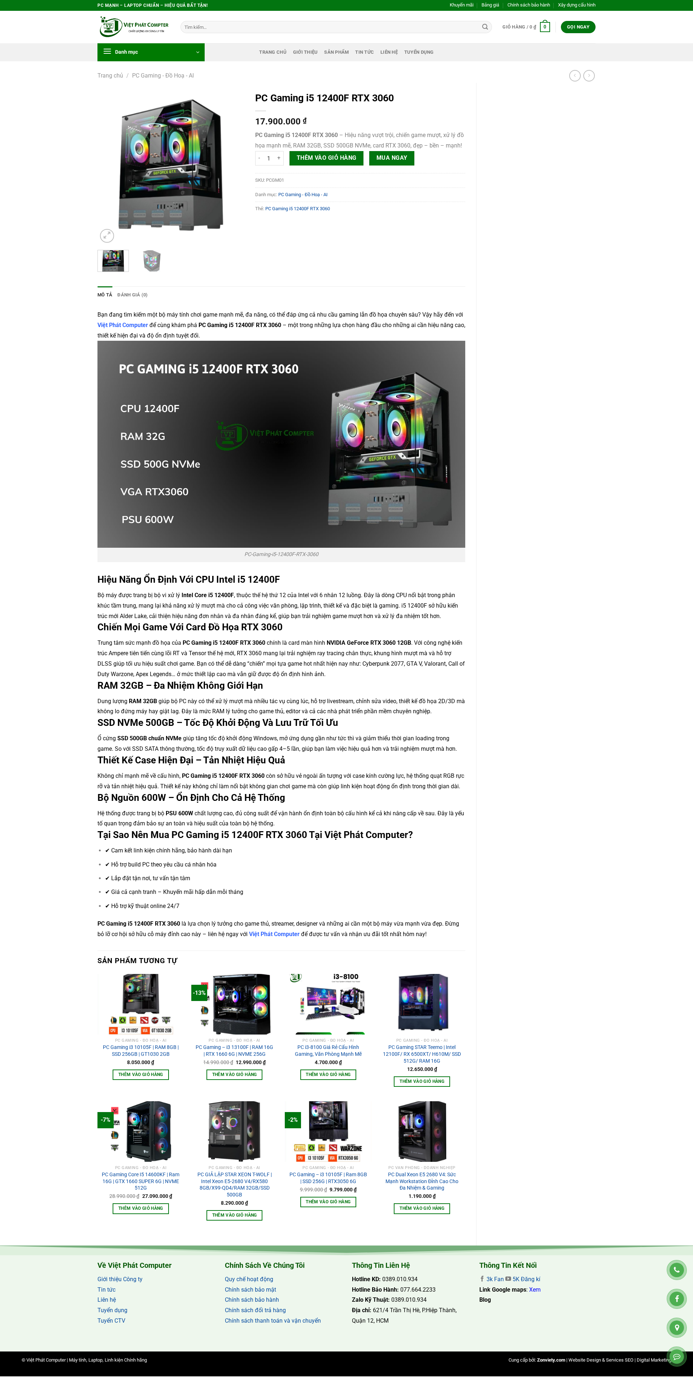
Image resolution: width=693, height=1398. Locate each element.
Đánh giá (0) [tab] (132, 294)
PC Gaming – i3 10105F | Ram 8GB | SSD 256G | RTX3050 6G (328, 1178)
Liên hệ (106, 1299)
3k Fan (494, 1279)
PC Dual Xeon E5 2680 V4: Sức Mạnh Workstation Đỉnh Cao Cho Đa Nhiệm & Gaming (421, 1181)
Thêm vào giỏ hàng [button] (140, 1074)
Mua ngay (391, 158)
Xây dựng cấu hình (577, 5)
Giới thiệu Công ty (120, 1279)
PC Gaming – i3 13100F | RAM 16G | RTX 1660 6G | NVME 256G (234, 1050)
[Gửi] (485, 27)
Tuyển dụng (112, 1310)
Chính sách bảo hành (528, 5)
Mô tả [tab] (104, 294)
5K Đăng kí (526, 1279)
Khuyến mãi (462, 5)
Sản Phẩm (336, 52)
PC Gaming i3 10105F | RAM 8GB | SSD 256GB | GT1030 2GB (141, 1050)
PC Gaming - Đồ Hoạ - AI (163, 75)
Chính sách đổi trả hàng (255, 1310)
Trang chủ (110, 75)
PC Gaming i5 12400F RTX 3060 (297, 208)
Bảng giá (490, 5)
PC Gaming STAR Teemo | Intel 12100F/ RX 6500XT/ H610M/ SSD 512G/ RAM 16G (422, 1054)
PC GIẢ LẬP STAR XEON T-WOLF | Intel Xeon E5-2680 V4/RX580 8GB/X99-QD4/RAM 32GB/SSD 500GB (234, 1185)
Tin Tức (364, 52)
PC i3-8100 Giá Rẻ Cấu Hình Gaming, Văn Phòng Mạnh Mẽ (328, 1050)
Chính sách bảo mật (250, 1289)
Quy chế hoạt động (249, 1279)
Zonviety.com (551, 1360)
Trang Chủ (272, 52)
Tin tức (106, 1289)
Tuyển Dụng (419, 52)
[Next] (232, 166)
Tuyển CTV (111, 1320)
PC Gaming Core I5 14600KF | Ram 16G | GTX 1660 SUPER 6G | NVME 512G (140, 1181)
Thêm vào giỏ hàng (327, 158)
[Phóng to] (107, 236)
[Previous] (109, 166)
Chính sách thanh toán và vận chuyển (273, 1320)
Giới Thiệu (305, 52)
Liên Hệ (389, 52)
